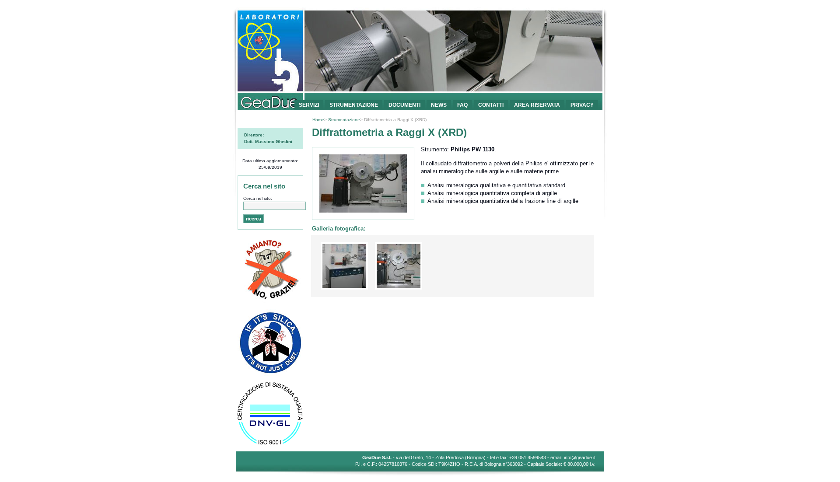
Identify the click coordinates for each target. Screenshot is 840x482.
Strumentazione (353, 105)
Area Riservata (537, 105)
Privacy (582, 105)
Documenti (404, 105)
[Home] (420, 90)
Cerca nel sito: (257, 198)
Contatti (491, 105)
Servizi (309, 105)
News (439, 105)
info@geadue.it (579, 457)
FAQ (462, 105)
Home (318, 119)
